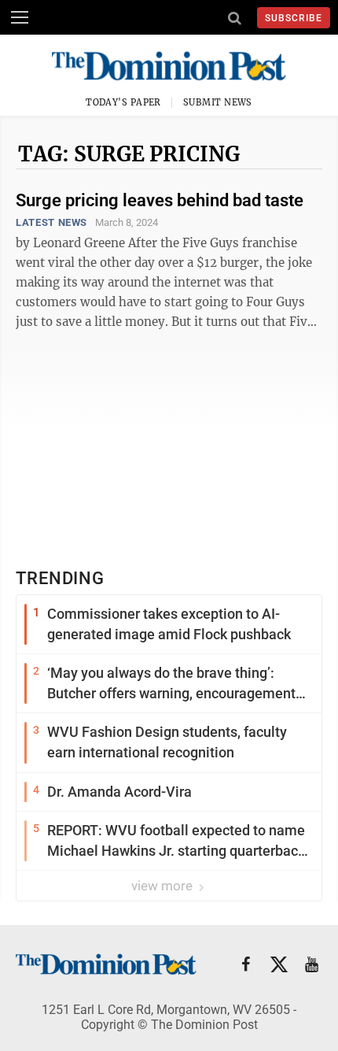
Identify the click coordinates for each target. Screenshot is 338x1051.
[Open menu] (19, 17)
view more (163, 886)
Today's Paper (123, 102)
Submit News (217, 102)
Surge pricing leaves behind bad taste (159, 200)
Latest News (51, 222)
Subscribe (293, 18)
